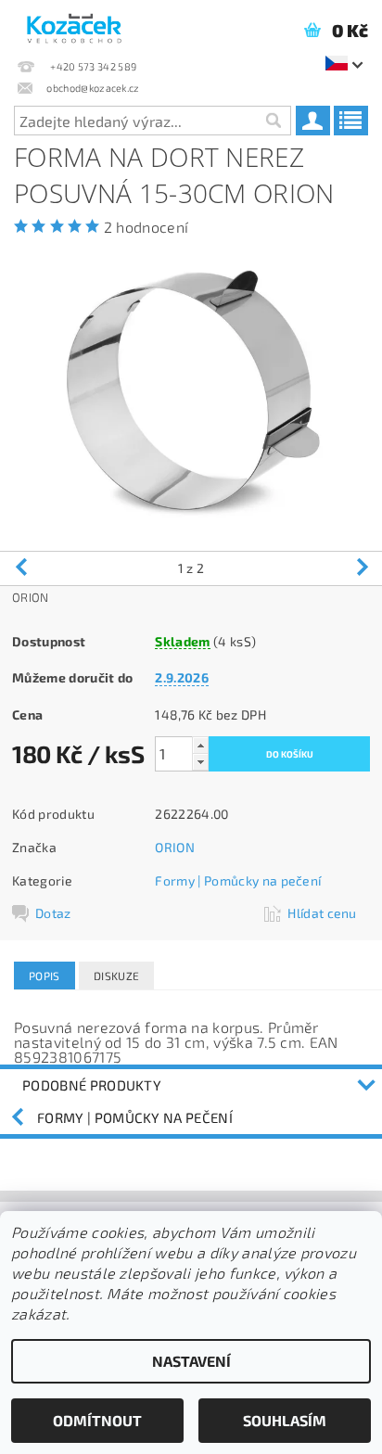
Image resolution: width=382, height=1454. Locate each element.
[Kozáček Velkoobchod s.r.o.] (74, 24)
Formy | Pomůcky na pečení (238, 880)
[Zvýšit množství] (200, 745)
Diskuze (116, 975)
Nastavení (191, 1361)
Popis (44, 975)
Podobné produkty (91, 1085)
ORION (175, 847)
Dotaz (53, 913)
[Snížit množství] (200, 762)
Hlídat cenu (322, 913)
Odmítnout (97, 1420)
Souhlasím (284, 1420)
